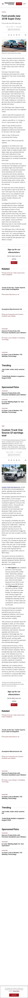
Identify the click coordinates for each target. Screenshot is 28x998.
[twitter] (14, 35)
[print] (25, 35)
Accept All (14, 995)
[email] (19, 35)
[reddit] (16, 35)
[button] (3, 4)
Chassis (4, 12)
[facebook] (9, 35)
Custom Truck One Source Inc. (11, 487)
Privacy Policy (16, 991)
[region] (14, 992)
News (3, 426)
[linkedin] (11, 35)
